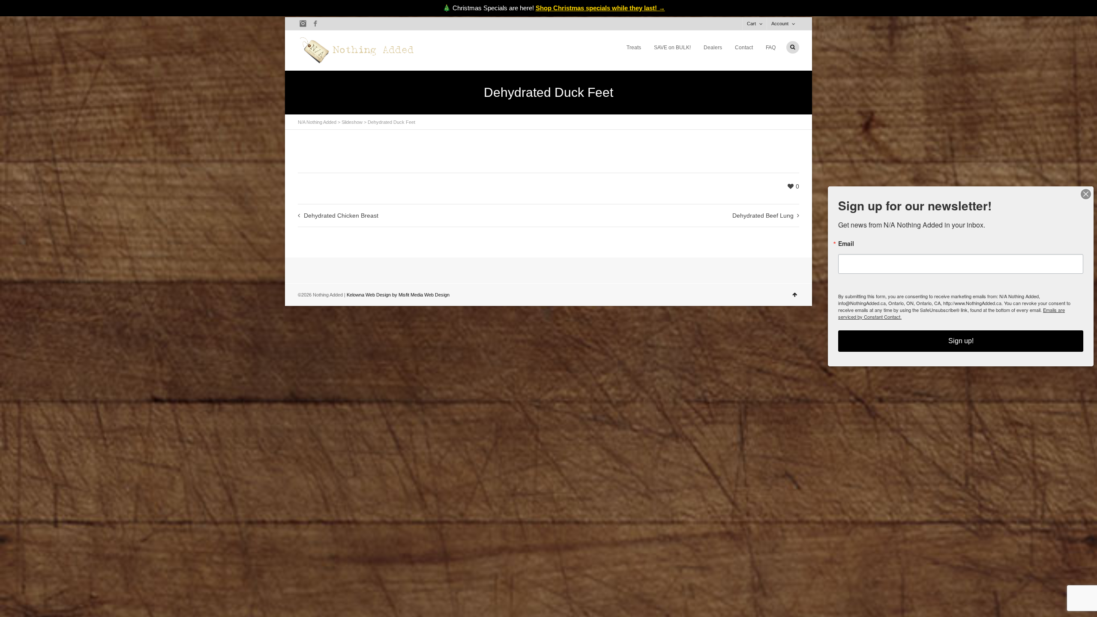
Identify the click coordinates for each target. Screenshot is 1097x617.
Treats (633, 48)
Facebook (315, 23)
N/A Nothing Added (317, 122)
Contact (744, 48)
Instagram (303, 23)
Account (779, 23)
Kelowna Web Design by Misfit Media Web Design (398, 294)
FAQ (771, 48)
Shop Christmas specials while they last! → (600, 8)
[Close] (1086, 194)
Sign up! (961, 340)
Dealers (713, 48)
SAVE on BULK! (672, 48)
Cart (751, 23)
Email (846, 243)
